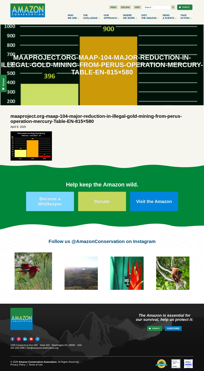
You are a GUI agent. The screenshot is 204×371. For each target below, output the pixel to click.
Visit (137, 7)
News (168, 16)
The (90, 16)
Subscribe (173, 328)
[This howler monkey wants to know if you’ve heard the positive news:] (176, 278)
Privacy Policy (17, 364)
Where (129, 16)
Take (184, 16)
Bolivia (125, 7)
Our (110, 16)
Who (72, 16)
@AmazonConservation (98, 241)
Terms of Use (36, 364)
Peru (113, 7)
